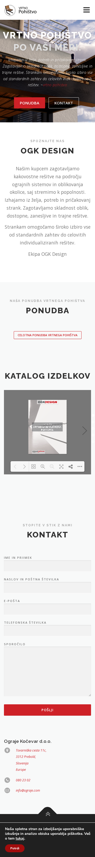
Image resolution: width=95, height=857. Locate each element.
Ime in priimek (18, 558)
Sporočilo (15, 644)
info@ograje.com (28, 790)
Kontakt (63, 102)
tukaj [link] (20, 838)
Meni (85, 10)
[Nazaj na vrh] (47, 814)
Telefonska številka (25, 622)
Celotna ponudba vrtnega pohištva (48, 335)
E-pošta (12, 601)
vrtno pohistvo (55, 84)
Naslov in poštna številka (31, 579)
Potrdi (14, 848)
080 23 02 (23, 780)
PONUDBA (29, 102)
